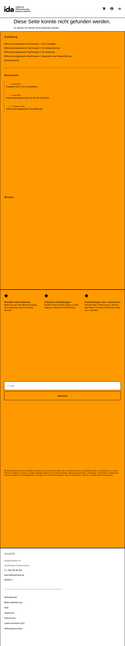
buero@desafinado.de (14, 575)
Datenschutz (10, 618)
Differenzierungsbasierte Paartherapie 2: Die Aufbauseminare (32, 48)
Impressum (9, 613)
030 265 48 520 (15, 570)
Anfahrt (7, 580)
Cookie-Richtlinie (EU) (14, 623)
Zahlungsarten (10, 597)
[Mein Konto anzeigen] (111, 8)
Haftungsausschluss (13, 628)
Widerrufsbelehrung (13, 602)
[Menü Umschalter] (119, 8)
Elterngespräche (11, 60)
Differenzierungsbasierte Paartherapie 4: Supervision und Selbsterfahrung (37, 56)
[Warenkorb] (104, 9)
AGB (6, 608)
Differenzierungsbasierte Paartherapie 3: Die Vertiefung (29, 52)
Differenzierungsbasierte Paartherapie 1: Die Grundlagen (30, 44)
